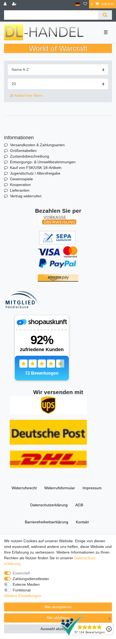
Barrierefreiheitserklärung (46, 522)
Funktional (21, 590)
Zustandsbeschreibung (29, 156)
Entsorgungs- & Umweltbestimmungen (43, 162)
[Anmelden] (5, 4)
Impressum (92, 488)
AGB (79, 505)
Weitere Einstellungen (22, 596)
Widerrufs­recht (24, 488)
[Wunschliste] (85, 4)
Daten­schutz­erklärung (49, 505)
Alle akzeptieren (58, 607)
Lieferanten (19, 190)
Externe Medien (26, 584)
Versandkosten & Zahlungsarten (37, 145)
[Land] (77, 4)
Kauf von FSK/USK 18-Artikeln (36, 167)
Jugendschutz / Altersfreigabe (35, 173)
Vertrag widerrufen (26, 196)
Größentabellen (23, 150)
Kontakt (82, 522)
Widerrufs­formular (59, 488)
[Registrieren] (14, 4)
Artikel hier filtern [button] (28, 95)
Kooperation (20, 184)
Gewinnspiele (21, 179)
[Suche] (105, 15)
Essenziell (21, 573)
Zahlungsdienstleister (31, 579)
